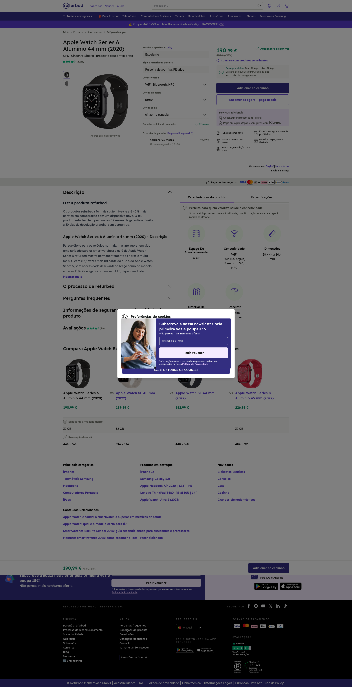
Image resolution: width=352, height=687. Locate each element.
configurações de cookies (144, 336)
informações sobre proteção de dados (146, 339)
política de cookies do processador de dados (150, 343)
